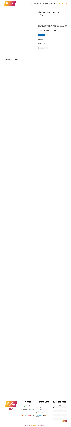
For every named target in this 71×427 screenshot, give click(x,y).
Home (38, 10)
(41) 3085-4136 (27, 405)
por (32, 425)
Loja (40, 10)
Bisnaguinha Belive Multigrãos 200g (12, 304)
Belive (43, 10)
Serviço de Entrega (40, 411)
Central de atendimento (40, 412)
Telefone (60, 413)
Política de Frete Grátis (40, 409)
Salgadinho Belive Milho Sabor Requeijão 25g (14, 393)
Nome (60, 405)
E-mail (60, 409)
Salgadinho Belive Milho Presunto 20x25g (13, 214)
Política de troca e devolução (41, 407)
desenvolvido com (28, 425)
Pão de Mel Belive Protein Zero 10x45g (12, 125)
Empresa (38, 405)
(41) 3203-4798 (28, 406)
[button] (7, 121)
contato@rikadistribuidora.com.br (27, 409)
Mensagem (59, 416)
